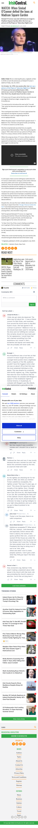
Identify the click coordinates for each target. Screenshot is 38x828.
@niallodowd (15, 26)
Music (16, 244)
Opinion (19, 803)
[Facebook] (13, 743)
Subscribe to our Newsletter (19, 736)
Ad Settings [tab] (23, 394)
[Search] (34, 3)
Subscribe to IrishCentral (19, 173)
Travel (19, 811)
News (19, 795)
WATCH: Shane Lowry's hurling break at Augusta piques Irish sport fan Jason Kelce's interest (6, 272)
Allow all (19, 425)
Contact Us (19, 765)
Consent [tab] (5, 394)
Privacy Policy (19, 773)
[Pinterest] (24, 743)
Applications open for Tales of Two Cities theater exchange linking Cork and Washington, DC (18, 264)
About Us (19, 761)
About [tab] (33, 394)
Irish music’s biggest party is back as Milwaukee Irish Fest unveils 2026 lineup (30, 264)
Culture (19, 807)
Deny (19, 437)
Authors (19, 753)
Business (19, 799)
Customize (17, 431)
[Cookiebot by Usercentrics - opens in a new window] (28, 389)
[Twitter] (16, 743)
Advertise (19, 769)
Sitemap (19, 785)
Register (19, 781)
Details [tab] (14, 394)
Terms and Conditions (19, 777)
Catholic (11, 244)
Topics (19, 757)
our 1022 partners (13, 403)
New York (22, 244)
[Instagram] (20, 743)
